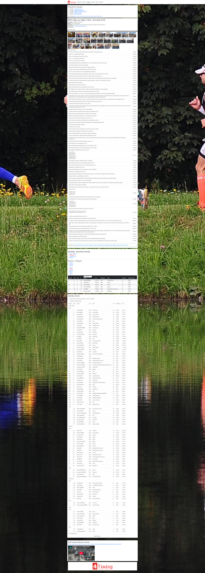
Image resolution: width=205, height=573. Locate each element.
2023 (84, 16)
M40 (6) (71, 268)
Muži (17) (71, 264)
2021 (89, 16)
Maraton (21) (72, 255)
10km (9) (71, 257)
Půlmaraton (119, 245)
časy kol (126, 245)
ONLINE (93, 2)
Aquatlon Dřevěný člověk (79, 10)
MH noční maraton (77, 14)
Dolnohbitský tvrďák (78, 12)
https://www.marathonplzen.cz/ (80, 26)
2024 (81, 16)
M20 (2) (71, 267)
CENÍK (97, 2)
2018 (98, 16)
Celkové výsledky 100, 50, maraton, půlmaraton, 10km (86, 245)
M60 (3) (71, 271)
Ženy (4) (71, 265)
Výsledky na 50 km (100, 245)
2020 (92, 16)
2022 (87, 16)
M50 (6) (71, 270)
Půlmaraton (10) (73, 256)
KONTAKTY (101, 2)
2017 (101, 16)
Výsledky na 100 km (109, 245)
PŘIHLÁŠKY (79, 2)
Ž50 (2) (71, 274)
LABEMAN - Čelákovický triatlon (80, 11)
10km (123, 245)
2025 (78, 16)
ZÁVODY (84, 2)
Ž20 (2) (71, 272)
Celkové (71, 262)
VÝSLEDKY (89, 2)
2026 (75, 16)
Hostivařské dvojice (78, 9)
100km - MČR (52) (73, 253)
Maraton (115, 245)
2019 (95, 16)
